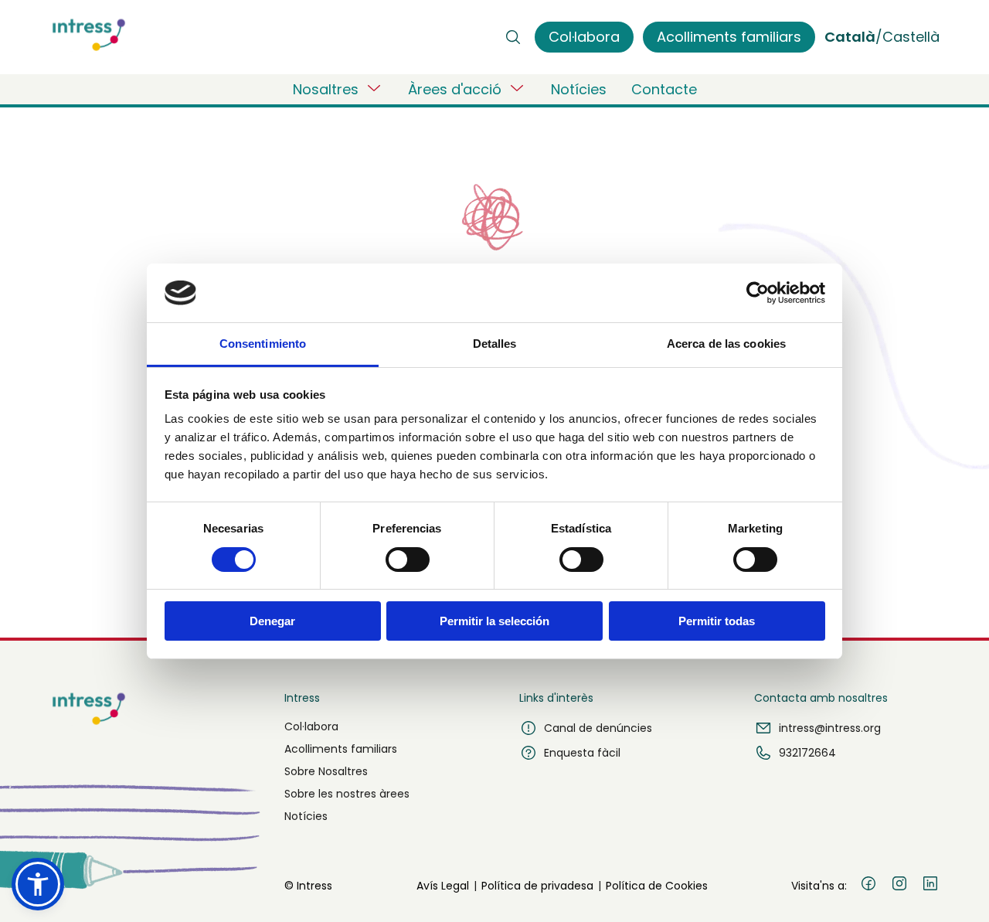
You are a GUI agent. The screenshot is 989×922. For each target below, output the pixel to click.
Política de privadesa (537, 885)
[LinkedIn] (930, 885)
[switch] (408, 559)
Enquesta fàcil (582, 752)
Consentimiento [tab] (262, 343)
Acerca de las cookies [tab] (726, 343)
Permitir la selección (494, 621)
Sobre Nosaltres (326, 771)
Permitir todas (716, 621)
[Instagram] (899, 885)
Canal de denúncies (598, 728)
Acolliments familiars (340, 749)
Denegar (272, 621)
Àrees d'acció (454, 89)
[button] (37, 884)
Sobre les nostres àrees (347, 793)
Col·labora (311, 726)
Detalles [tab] (495, 343)
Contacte (664, 89)
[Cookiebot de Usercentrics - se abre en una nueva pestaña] (757, 292)
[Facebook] (868, 885)
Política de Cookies (657, 885)
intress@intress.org (830, 728)
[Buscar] (513, 37)
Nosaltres (326, 89)
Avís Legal (442, 885)
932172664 (807, 752)
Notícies (579, 89)
